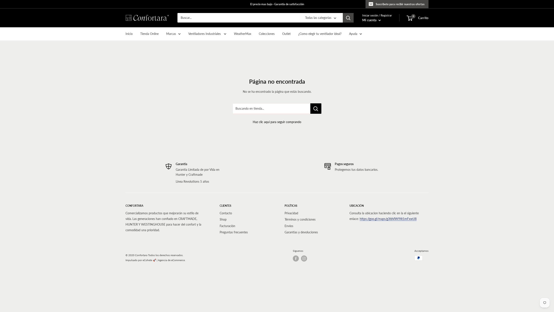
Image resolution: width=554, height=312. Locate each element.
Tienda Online (149, 34)
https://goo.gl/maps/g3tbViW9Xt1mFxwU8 (388, 219)
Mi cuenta (369, 20)
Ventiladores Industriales (205, 34)
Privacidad (291, 213)
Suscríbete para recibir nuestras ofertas (400, 4)
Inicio (129, 34)
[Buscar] (348, 18)
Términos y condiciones (300, 219)
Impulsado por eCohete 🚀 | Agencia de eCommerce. (155, 260)
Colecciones (267, 34)
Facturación (227, 226)
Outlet (286, 34)
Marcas (171, 34)
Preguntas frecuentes (234, 232)
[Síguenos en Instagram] (304, 258)
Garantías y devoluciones (301, 232)
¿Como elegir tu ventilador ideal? (319, 34)
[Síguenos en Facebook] (296, 258)
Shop (223, 219)
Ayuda (353, 34)
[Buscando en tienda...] (315, 108)
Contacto (226, 213)
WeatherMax (242, 34)
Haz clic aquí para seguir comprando (277, 122)
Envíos (289, 226)
